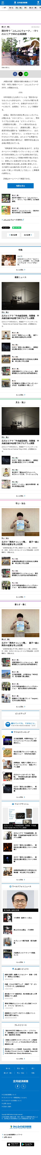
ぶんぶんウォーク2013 (12, 220)
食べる (11, 7)
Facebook (17, 1086)
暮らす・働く (33, 7)
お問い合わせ (7, 1103)
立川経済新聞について (9, 1094)
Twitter (23, 1086)
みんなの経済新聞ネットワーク (20, 1127)
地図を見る (20, 186)
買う (25, 7)
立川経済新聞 (20, 2)
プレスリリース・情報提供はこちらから (15, 1097)
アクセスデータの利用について (12, 1100)
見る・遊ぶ (19, 7)
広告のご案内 (7, 1106)
